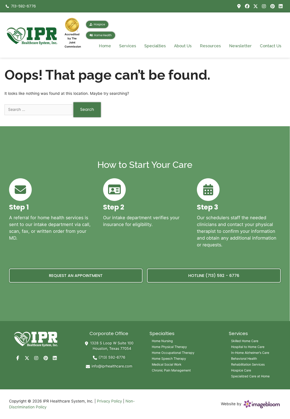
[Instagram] (264, 6)
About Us (183, 45)
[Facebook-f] (18, 358)
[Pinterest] (272, 6)
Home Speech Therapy (169, 358)
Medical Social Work (166, 364)
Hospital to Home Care (247, 347)
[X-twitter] (255, 6)
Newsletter (240, 45)
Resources (210, 45)
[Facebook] (247, 6)
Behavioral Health (244, 358)
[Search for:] (39, 109)
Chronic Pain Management (171, 370)
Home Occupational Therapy (173, 353)
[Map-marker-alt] (238, 6)
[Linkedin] (280, 6)
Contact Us (270, 45)
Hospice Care (241, 370)
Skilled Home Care (244, 341)
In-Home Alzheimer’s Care (250, 353)
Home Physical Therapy (169, 347)
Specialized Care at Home (250, 376)
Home (105, 45)
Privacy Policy (109, 401)
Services (127, 45)
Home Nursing (162, 341)
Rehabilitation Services (248, 364)
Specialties (155, 45)
